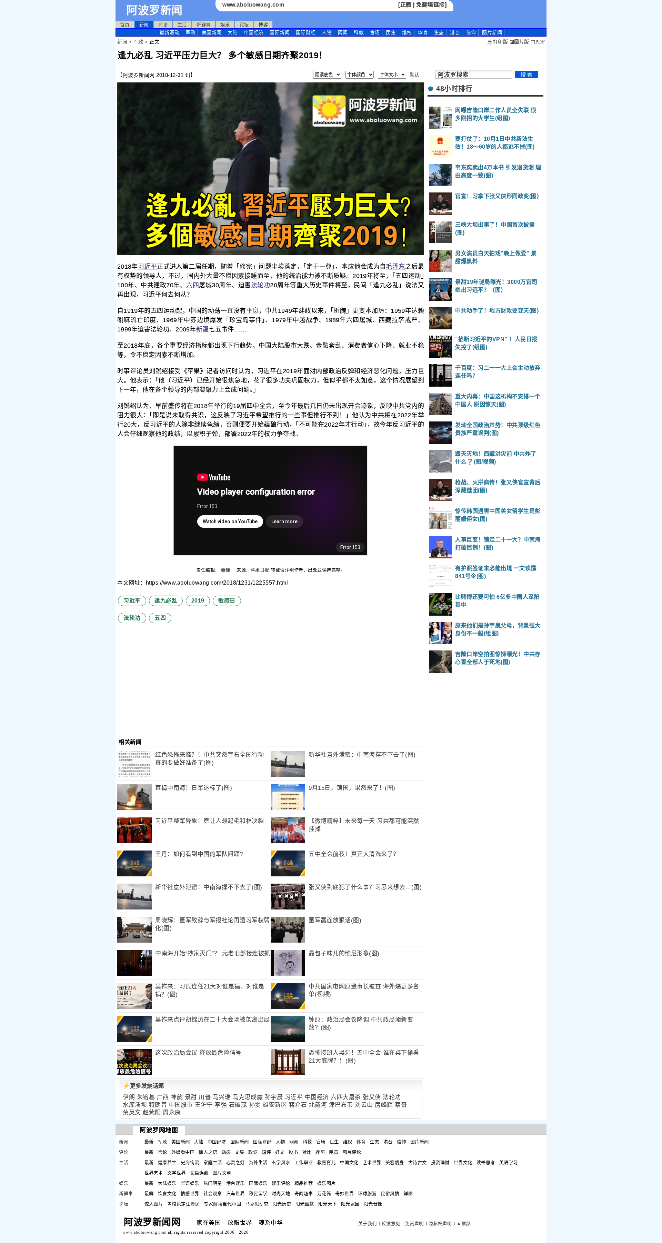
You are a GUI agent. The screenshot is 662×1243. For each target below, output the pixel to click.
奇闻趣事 (303, 1193)
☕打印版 (497, 41)
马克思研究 (257, 1203)
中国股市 (181, 1105)
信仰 (471, 32)
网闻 (343, 32)
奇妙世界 (344, 1193)
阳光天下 (327, 1203)
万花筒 (324, 1193)
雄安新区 (275, 1105)
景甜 (191, 1097)
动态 (226, 1152)
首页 (124, 24)
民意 (333, 1152)
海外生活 (258, 1162)
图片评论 (351, 1152)
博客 (263, 24)
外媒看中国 (183, 1152)
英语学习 (508, 1162)
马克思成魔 (248, 1097)
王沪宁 (204, 1105)
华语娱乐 (190, 1183)
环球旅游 (367, 1193)
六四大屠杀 (346, 1097)
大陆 (233, 32)
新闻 (144, 24)
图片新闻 (419, 1141)
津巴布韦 (341, 1105)
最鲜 (149, 1193)
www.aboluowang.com (253, 5)
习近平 (147, 266)
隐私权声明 (440, 1223)
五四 (160, 618)
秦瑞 (226, 570)
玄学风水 (281, 1162)
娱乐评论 (281, 1183)
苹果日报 (260, 570)
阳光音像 (373, 1203)
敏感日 (226, 601)
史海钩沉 (190, 1162)
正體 (406, 5)
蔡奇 (401, 1105)
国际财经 (306, 32)
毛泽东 (395, 266)
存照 (320, 1152)
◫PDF (538, 41)
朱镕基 (146, 1097)
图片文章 (222, 1172)
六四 (192, 285)
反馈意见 (391, 1223)
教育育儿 (326, 1162)
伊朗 (129, 1097)
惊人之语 (208, 1152)
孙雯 (255, 1105)
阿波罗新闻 (155, 10)
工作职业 (303, 1162)
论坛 (244, 24)
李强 (221, 1105)
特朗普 (158, 1105)
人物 (327, 32)
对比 (306, 1152)
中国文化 (349, 1162)
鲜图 (408, 1193)
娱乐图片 (326, 1183)
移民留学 (258, 1193)
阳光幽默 (304, 1203)
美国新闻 (212, 32)
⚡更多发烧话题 (143, 1086)
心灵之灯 (235, 1162)
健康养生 (167, 1162)
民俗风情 (390, 1193)
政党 (253, 1152)
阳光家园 (350, 1203)
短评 (266, 1152)
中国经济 (254, 32)
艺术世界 (372, 1162)
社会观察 (212, 1193)
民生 (391, 32)
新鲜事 (204, 24)
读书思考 (486, 1162)
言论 (162, 1152)
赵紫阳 (152, 1112)
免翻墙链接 (430, 5)
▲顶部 (464, 1223)
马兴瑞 (222, 1097)
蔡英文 (132, 1112)
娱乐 (225, 24)
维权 (407, 32)
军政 (190, 32)
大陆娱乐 (167, 1183)
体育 (423, 32)
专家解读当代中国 (222, 1203)
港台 (455, 32)
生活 (182, 24)
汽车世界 (235, 1193)
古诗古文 (417, 1162)
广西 (163, 1097)
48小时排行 (454, 88)
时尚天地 (281, 1193)
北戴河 (318, 1105)
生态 (439, 32)
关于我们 (367, 1223)
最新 (170, 32)
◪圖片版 (519, 41)
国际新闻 (280, 32)
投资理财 (440, 1162)
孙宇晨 (274, 1097)
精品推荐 (303, 1183)
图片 (492, 32)
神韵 (177, 1097)
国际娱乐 (258, 1183)
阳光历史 (282, 1203)
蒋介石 (298, 1105)
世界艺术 (153, 1172)
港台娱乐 (235, 1183)
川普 (205, 1097)
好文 (279, 1152)
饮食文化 (167, 1193)
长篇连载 (199, 1172)
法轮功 (260, 285)
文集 (239, 1152)
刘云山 (364, 1105)
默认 (414, 74)
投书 (293, 1152)
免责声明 (414, 1223)
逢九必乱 (165, 601)
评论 (163, 24)
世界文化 (463, 1162)
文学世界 (176, 1172)
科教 (359, 32)
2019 (197, 601)
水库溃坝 (135, 1105)
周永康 (172, 1112)
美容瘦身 (394, 1162)
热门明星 (212, 1183)
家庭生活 (212, 1162)
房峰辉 (384, 1105)
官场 (375, 32)
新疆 (202, 329)
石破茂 (238, 1105)
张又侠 (372, 1097)
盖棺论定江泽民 (183, 1203)
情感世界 (190, 1193)
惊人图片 (153, 1203)
